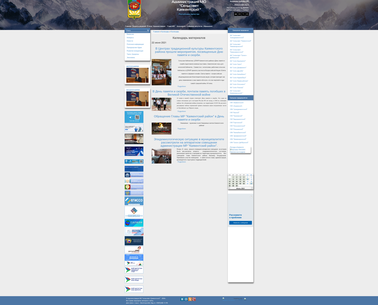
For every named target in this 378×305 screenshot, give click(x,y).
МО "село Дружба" (236, 71)
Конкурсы (130, 37)
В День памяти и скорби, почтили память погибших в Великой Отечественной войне (189, 92)
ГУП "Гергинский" (236, 122)
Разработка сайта (238, 299)
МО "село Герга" (236, 64)
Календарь (165, 32)
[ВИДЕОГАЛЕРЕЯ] (137, 99)
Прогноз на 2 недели (237, 152)
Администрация (159, 26)
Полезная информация (135, 44)
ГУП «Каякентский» (237, 103)
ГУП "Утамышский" (236, 129)
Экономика (131, 57)
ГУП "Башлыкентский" (238, 119)
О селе (149, 26)
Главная (128, 26)
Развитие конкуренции (135, 51)
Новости (130, 41)
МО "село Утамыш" (236, 87)
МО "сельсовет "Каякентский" (240, 41)
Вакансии (130, 34)
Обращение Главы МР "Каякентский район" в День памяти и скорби (189, 117)
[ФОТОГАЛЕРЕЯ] (137, 75)
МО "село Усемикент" (237, 84)
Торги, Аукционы (133, 54)
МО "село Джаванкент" (238, 67)
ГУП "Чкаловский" (236, 116)
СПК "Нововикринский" (238, 139)
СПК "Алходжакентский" (238, 109)
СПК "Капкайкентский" (238, 132)
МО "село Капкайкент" (238, 74)
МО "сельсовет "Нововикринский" (236, 45)
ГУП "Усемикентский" (237, 126)
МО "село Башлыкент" (238, 61)
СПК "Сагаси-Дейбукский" (239, 142)
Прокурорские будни (134, 47)
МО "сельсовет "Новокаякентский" (236, 51)
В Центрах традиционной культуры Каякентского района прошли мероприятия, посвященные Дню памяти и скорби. (189, 51)
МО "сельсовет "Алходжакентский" (237, 36)
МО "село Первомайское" (239, 81)
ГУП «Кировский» (236, 106)
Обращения (207, 26)
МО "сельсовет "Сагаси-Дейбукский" (238, 56)
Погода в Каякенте (237, 147)
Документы (181, 26)
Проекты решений (139, 26)
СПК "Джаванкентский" (238, 136)
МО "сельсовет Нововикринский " (236, 92)
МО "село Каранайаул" (238, 77)
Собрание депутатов (194, 26)
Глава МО (171, 26)
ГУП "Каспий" (234, 112)
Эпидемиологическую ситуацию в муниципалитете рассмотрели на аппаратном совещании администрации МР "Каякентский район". (189, 142)
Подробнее (182, 86)
